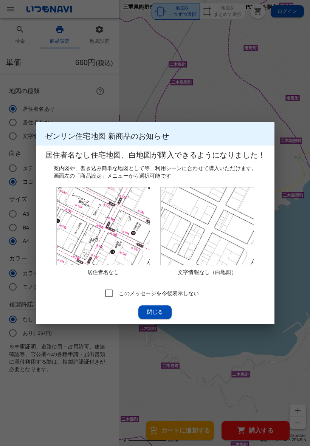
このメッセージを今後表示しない (159, 293)
